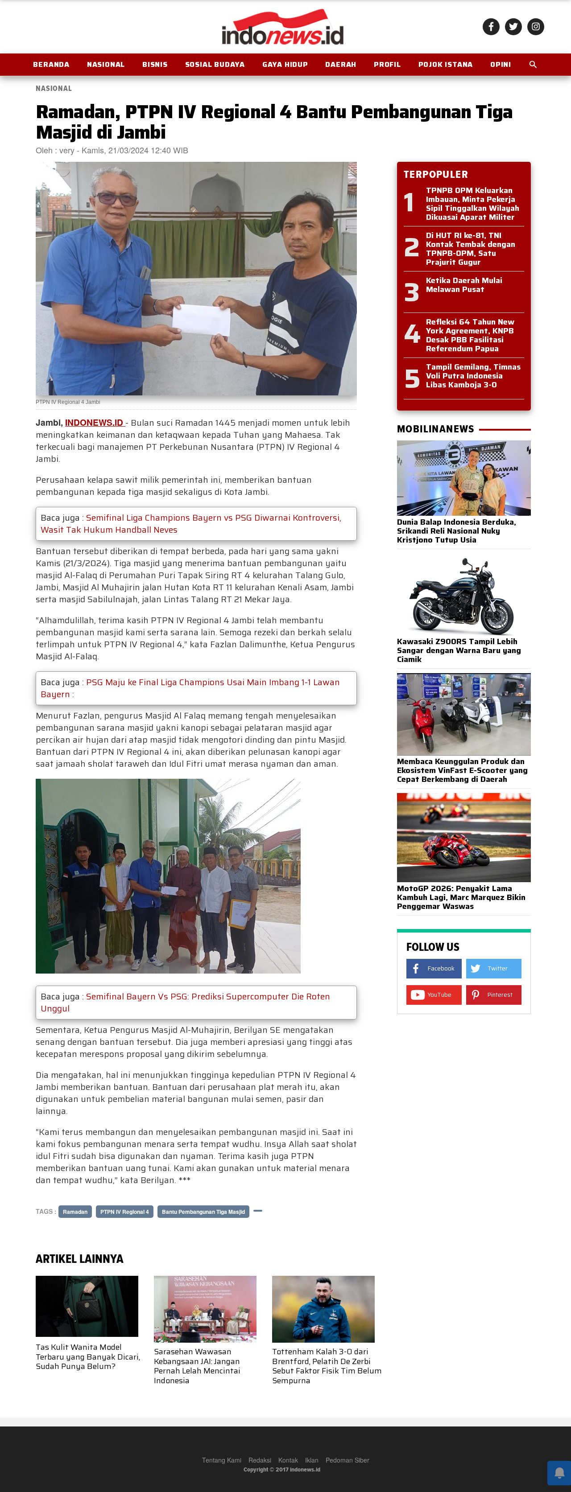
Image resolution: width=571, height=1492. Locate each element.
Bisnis (155, 64)
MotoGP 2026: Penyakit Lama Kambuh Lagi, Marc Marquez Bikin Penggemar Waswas (461, 897)
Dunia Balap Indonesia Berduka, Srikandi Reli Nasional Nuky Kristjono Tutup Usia (456, 531)
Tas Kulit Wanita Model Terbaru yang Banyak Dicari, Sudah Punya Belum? (88, 1357)
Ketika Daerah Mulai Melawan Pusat (464, 285)
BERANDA (51, 64)
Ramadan (75, 1212)
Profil (387, 64)
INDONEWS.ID (95, 422)
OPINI (500, 64)
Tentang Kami (221, 1459)
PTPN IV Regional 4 (124, 1212)
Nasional (106, 64)
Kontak (288, 1459)
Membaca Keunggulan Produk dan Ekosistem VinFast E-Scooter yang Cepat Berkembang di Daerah (462, 770)
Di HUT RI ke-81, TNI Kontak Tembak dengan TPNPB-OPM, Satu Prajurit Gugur (470, 248)
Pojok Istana (445, 64)
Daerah (340, 64)
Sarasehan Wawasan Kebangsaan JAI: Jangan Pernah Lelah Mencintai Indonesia (197, 1366)
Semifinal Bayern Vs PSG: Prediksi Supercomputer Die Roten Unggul (185, 1002)
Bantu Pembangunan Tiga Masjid (203, 1212)
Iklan (312, 1459)
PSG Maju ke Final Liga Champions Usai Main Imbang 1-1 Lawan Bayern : (190, 688)
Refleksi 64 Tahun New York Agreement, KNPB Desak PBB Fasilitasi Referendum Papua (470, 335)
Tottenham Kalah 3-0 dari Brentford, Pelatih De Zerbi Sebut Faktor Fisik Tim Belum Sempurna (327, 1366)
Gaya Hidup (285, 64)
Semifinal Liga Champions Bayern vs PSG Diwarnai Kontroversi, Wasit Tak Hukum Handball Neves (191, 523)
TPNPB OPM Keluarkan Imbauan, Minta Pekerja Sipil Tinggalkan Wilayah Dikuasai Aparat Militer (472, 203)
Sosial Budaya (215, 64)
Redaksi (259, 1459)
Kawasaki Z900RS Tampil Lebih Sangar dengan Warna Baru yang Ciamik (459, 650)
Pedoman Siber (347, 1459)
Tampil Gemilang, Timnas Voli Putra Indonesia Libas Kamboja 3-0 (473, 376)
